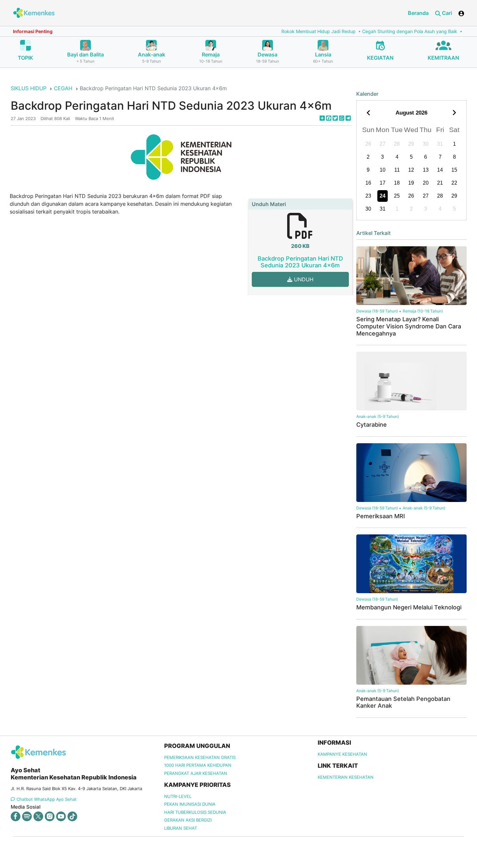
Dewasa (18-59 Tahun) (377, 311)
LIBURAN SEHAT (180, 828)
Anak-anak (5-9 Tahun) (377, 416)
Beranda (418, 13)
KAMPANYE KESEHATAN (342, 754)
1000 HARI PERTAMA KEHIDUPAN (197, 765)
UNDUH (302, 279)
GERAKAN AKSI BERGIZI (188, 820)
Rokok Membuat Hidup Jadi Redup (297, 31)
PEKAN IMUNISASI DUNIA (189, 804)
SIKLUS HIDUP (28, 88)
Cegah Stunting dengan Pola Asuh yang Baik (388, 31)
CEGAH (63, 88)
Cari (446, 13)
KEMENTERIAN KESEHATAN (345, 777)
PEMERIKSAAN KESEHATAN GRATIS (200, 757)
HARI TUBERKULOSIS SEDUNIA (195, 812)
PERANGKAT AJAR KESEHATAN (195, 773)
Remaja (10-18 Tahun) (423, 311)
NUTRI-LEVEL (177, 796)
